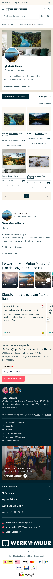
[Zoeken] (48, 16)
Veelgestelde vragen (15, 422)
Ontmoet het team (13, 475)
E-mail (48, 414)
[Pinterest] (15, 512)
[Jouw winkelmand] (48, 9)
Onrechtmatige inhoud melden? (20, 556)
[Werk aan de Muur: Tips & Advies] (49, 499)
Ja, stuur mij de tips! (13, 379)
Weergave (43, 96)
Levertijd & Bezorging (15, 433)
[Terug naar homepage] (17, 9)
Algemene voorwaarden (22, 552)
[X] (22, 512)
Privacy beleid (39, 556)
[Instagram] (11, 512)
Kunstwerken (9, 486)
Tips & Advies (9, 499)
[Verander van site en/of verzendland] (49, 2)
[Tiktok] (26, 512)
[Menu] (3, 9)
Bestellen (10, 426)
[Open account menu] (44, 9)
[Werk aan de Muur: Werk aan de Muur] (49, 506)
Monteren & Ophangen (15, 437)
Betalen (9, 429)
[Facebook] (18, 512)
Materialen (8, 493)
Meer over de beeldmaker (15, 86)
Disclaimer (36, 552)
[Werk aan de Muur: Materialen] (49, 493)
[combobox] (20, 16)
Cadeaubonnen (12, 440)
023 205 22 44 (34, 414)
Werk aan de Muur (12, 505)
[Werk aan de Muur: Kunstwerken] (49, 486)
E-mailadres (7, 367)
